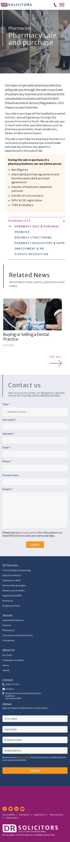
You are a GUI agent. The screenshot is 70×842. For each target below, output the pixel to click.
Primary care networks (13, 590)
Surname (8, 433)
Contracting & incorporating (16, 570)
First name (9, 419)
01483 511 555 (12, 684)
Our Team (7, 655)
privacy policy (29, 532)
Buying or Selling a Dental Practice (26, 337)
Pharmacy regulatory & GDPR (40, 243)
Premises (22, 232)
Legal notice (40, 814)
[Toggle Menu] (61, 4)
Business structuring (33, 237)
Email (6, 447)
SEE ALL (56, 356)
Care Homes (8, 640)
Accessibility (8, 814)
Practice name (10, 475)
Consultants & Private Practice (17, 635)
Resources (7, 600)
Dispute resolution (31, 254)
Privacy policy (56, 814)
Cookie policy (11, 817)
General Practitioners (13, 620)
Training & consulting (12, 660)
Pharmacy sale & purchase (37, 226)
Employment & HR (29, 248)
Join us (5, 665)
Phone (7, 461)
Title (6, 404)
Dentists (6, 625)
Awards (6, 670)
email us (10, 689)
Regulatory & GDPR (11, 595)
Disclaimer (24, 814)
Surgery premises (11, 605)
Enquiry (7, 489)
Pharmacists (19, 221)
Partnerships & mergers (14, 585)
